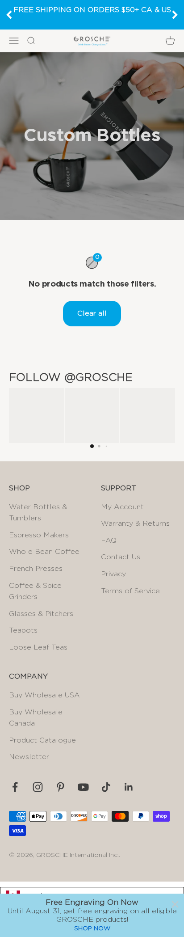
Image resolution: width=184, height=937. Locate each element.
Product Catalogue (42, 740)
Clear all (92, 313)
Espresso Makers (39, 535)
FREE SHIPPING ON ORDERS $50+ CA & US (92, 9)
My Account (122, 507)
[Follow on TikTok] (106, 787)
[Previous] (8, 14)
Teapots (23, 630)
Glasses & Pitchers (41, 613)
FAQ (109, 540)
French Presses (36, 568)
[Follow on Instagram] (38, 787)
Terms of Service (130, 591)
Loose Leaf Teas (38, 647)
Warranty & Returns (135, 523)
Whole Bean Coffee (44, 551)
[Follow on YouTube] (83, 787)
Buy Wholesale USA (44, 695)
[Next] (175, 14)
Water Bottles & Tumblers (38, 512)
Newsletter (29, 756)
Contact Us (120, 557)
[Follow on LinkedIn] (129, 787)
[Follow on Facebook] (15, 787)
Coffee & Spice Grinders (35, 591)
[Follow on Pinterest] (60, 787)
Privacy (113, 574)
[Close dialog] (175, 904)
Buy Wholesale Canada (36, 718)
